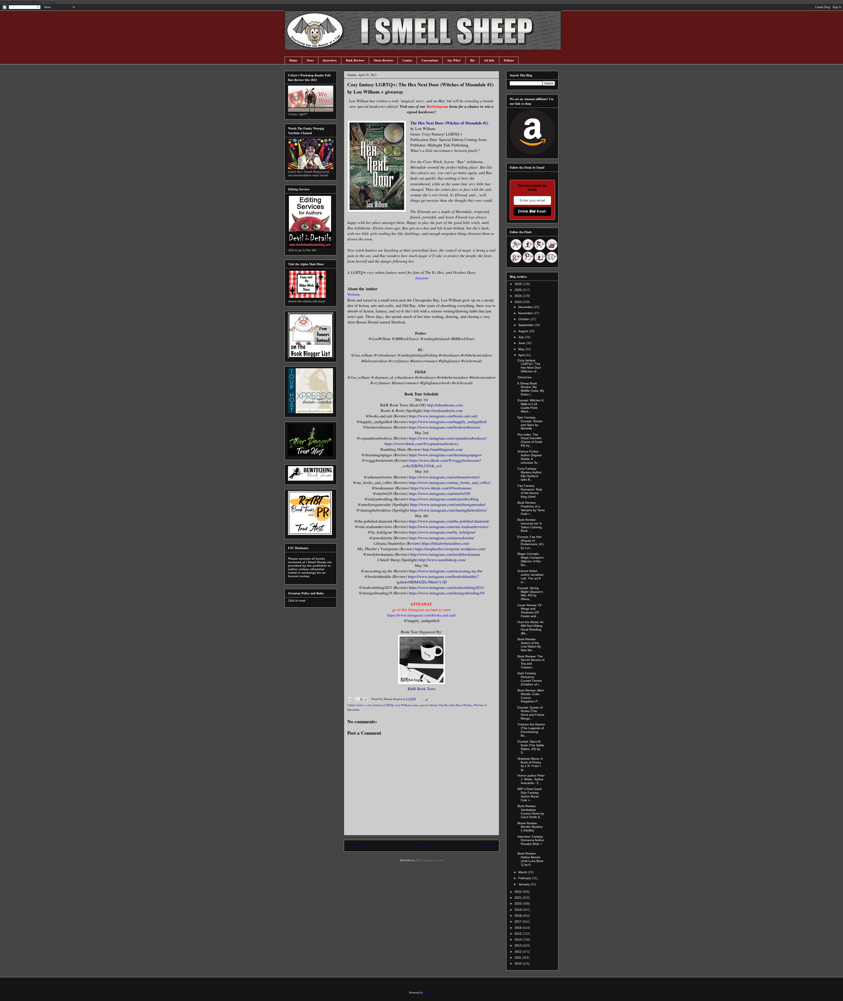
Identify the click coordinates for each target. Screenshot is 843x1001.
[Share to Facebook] (362, 699)
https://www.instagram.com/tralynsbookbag (444, 498)
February (525, 878)
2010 (518, 963)
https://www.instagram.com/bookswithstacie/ (444, 427)
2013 (518, 945)
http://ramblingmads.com (443, 449)
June (522, 343)
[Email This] (349, 699)
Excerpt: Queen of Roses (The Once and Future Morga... (530, 713)
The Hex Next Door (450, 705)
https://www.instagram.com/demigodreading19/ (447, 592)
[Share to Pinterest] (366, 699)
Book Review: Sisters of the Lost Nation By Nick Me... (529, 644)
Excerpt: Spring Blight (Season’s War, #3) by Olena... (530, 593)
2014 (518, 939)
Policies (509, 60)
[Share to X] (357, 699)
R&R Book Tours (422, 688)
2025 (518, 290)
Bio (472, 60)
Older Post (488, 845)
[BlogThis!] (353, 699)
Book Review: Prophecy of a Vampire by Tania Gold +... (531, 508)
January (524, 884)
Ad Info (489, 60)
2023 (518, 302)
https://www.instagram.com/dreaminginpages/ (445, 454)
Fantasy (377, 705)
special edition (429, 705)
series (415, 705)
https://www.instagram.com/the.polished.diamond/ (449, 521)
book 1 (361, 705)
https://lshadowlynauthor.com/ (445, 543)
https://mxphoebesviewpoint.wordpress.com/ (450, 548)
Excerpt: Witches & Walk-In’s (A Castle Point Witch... (530, 406)
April (521, 355)
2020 (518, 903)
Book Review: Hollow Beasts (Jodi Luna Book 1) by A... (530, 859)
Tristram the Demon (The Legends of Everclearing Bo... (531, 730)
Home (293, 60)
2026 (518, 284)
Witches (468, 705)
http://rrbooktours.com (445, 405)
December (526, 307)
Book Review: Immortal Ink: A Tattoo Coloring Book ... (529, 525)
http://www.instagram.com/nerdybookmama (445, 554)
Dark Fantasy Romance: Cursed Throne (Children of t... (529, 678)
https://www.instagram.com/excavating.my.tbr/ (446, 571)
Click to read (296, 600)
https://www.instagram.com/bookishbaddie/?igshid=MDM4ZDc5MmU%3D (437, 579)
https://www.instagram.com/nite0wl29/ (439, 493)
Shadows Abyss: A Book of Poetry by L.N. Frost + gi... (529, 764)
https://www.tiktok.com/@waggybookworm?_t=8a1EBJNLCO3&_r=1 (441, 463)
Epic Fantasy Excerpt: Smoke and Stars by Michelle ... (530, 423)
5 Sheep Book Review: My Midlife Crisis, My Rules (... (530, 389)
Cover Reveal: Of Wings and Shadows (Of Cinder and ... (529, 610)
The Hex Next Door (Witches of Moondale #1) (449, 123)
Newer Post (355, 845)
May (521, 349)
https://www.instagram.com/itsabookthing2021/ (446, 587)
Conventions (430, 60)
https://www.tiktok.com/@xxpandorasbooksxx (422, 443)
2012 (518, 951)
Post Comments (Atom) (429, 860)
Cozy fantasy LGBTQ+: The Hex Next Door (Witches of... (529, 366)
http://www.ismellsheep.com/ (442, 559)
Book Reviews (355, 60)
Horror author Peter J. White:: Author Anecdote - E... (531, 779)
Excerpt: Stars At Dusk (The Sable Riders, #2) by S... (530, 747)
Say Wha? (454, 60)
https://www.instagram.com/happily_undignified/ (448, 421)
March (523, 872)
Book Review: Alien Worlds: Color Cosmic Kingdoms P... (530, 696)
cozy (369, 705)
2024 (518, 296)
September (526, 325)
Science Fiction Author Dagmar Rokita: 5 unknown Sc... (529, 457)
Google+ (52, 2)
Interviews (330, 60)
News (310, 60)
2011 (518, 957)
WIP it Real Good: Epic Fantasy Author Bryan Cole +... (529, 794)
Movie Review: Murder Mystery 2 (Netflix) (530, 826)
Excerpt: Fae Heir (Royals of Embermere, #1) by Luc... (530, 542)
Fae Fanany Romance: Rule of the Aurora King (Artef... (529, 491)
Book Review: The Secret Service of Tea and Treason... (530, 662)
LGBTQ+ (389, 705)
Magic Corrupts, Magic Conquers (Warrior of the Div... (530, 559)
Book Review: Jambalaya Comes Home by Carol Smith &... (530, 811)
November (526, 313)
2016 (518, 927)
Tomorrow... (525, 377)
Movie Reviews (383, 60)
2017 (518, 921)
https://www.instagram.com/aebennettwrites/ (444, 477)
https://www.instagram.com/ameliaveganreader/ (448, 504)
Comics (407, 60)
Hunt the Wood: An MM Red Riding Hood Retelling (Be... (530, 627)
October (524, 319)
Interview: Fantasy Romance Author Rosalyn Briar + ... (530, 842)
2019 (518, 909)
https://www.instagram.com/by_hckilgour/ (442, 532)
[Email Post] (425, 699)
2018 (518, 915)
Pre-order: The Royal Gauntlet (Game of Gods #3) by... (529, 440)
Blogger (428, 992)
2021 (518, 897)
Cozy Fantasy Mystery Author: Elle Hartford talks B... (529, 474)
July (521, 337)
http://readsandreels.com (443, 410)
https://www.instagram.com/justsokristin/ (441, 537)
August (523, 331)
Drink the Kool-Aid (532, 211)
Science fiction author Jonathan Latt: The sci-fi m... (530, 576)
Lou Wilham (403, 705)
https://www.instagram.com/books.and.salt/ (443, 415)
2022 (518, 891)
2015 (518, 933)
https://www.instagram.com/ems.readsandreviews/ (448, 526)
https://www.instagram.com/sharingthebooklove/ (448, 510)
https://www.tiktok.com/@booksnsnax (441, 488)
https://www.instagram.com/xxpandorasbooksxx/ (447, 438)
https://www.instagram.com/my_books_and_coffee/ (449, 482)
